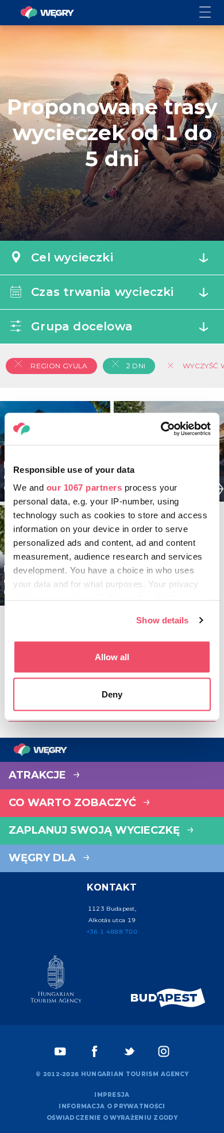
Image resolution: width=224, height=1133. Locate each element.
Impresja (111, 1095)
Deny (112, 694)
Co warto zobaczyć (74, 802)
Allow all (112, 656)
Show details (162, 620)
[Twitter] (129, 1051)
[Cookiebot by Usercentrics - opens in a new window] (161, 429)
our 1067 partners (84, 487)
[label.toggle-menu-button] (211, 13)
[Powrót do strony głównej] (47, 13)
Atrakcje (39, 775)
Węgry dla (44, 857)
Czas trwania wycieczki (101, 292)
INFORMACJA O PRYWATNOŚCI (112, 1106)
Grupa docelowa (80, 326)
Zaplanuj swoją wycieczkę (96, 830)
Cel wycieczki (70, 257)
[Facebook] (95, 1051)
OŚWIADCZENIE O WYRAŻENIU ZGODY (112, 1118)
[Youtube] (60, 1051)
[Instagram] (163, 1051)
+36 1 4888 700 (112, 931)
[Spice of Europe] (168, 998)
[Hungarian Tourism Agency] (56, 981)
